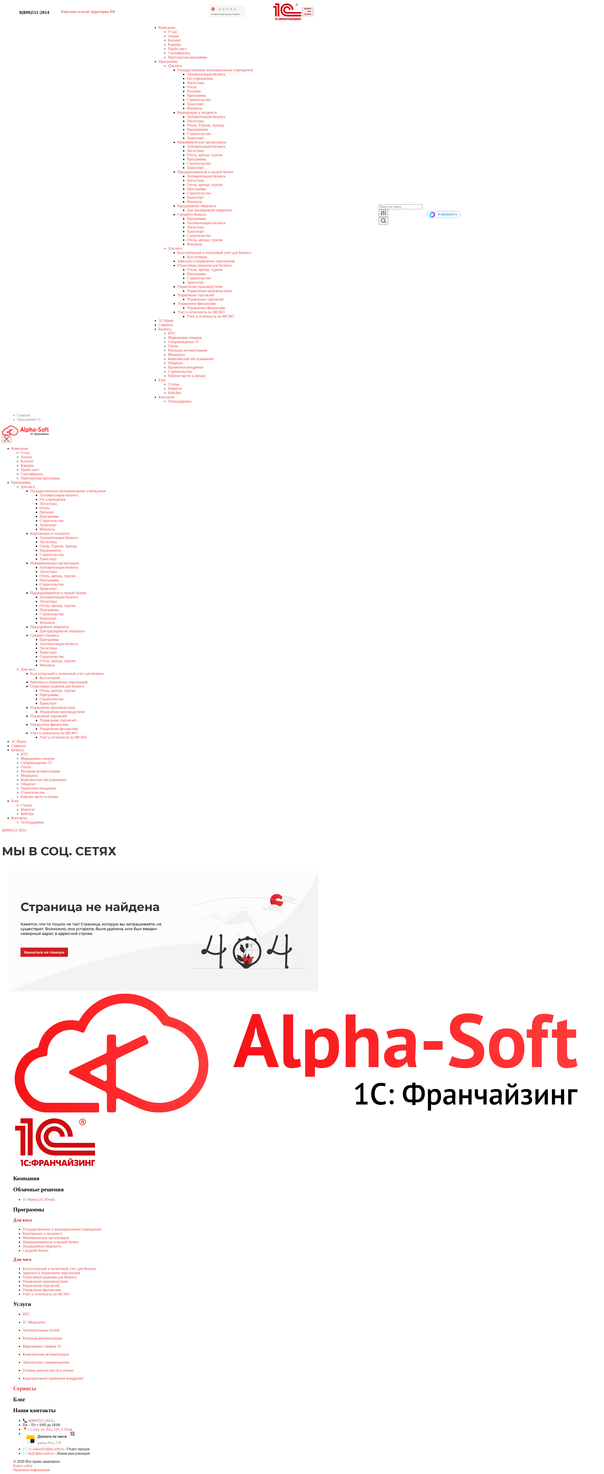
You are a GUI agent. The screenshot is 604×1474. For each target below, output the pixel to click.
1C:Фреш (166, 321)
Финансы (194, 108)
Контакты (166, 397)
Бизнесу (165, 329)
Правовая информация (31, 1470)
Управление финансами (196, 304)
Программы (168, 61)
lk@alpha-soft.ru (40, 1453)
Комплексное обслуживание (191, 359)
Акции (173, 36)
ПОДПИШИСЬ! (448, 214)
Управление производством (199, 287)
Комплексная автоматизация (46, 1354)
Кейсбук (174, 393)
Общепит (175, 363)
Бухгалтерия (197, 257)
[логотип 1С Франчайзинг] (287, 12)
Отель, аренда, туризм (204, 155)
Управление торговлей (195, 295)
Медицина (176, 355)
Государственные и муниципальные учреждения (62, 1229)
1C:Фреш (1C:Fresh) (39, 1199)
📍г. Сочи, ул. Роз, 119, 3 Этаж (47, 1429)
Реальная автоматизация (187, 350)
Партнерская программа (187, 57)
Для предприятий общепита (209, 210)
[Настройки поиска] (383, 213)
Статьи (173, 384)
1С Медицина (34, 1322)
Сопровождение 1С (184, 342)
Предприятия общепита (42, 1246)
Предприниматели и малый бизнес (205, 172)
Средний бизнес (36, 1250)
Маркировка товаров (185, 338)
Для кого (175, 66)
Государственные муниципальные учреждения (215, 70)
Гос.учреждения (200, 78)
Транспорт (195, 104)
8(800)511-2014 (34, 12)
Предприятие (197, 129)
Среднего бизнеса (191, 214)
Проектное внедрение (185, 367)
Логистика (195, 83)
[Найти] (383, 221)
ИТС (172, 333)
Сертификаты (179, 53)
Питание (194, 91)
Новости (175, 388)
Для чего (175, 248)
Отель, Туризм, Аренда (205, 125)
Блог (15, 801)
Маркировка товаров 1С (42, 1346)
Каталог (174, 40)
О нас (172, 32)
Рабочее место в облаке (187, 376)
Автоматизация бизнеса (206, 74)
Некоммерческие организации (201, 142)
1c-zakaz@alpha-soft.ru (46, 1449)
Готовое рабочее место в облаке (48, 1370)
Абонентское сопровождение (46, 1362)
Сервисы (166, 325)
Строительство (199, 100)
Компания (167, 27)
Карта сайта (22, 1466)
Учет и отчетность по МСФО (201, 312)
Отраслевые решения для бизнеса (204, 265)
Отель (192, 87)
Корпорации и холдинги (197, 112)
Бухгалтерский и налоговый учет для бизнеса (214, 253)
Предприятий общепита (196, 206)
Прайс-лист (177, 49)
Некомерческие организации (46, 1238)
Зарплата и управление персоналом (206, 261)
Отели (173, 346)
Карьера (174, 44)
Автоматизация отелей (41, 1330)
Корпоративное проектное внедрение (53, 1378)
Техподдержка (179, 401)
